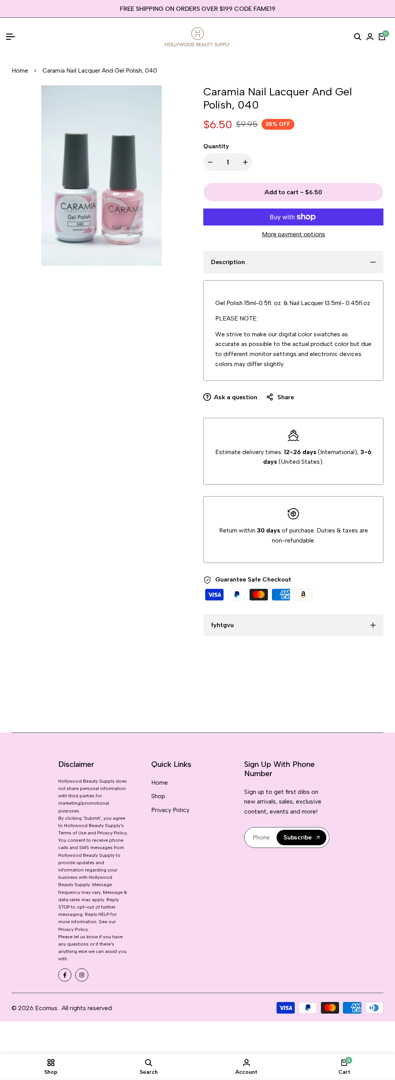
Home (20, 70)
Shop (158, 796)
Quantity (216, 146)
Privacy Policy (170, 810)
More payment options (293, 234)
